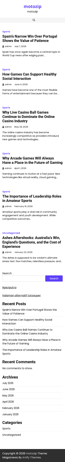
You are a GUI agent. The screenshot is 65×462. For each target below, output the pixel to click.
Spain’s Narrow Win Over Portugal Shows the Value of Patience (29, 38)
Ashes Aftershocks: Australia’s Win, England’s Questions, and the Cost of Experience (31, 242)
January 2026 (10, 414)
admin (8, 46)
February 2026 (10, 408)
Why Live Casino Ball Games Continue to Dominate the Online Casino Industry (28, 116)
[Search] (33, 20)
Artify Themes (31, 457)
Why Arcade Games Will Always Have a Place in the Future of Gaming (32, 160)
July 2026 (7, 383)
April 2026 (8, 401)
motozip (33, 6)
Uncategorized (11, 233)
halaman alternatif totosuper (21, 295)
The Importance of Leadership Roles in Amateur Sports (31, 198)
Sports (6, 31)
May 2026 (8, 395)
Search (7, 273)
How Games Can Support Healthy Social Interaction (29, 76)
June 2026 (8, 389)
